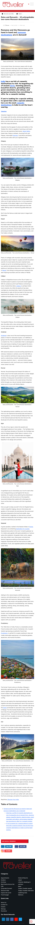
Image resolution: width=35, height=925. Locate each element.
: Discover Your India (13, 799)
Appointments (5, 878)
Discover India (5, 890)
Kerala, (31, 526)
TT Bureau (7, 25)
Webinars (20, 895)
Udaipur (18, 286)
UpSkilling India (22, 892)
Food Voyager (5, 895)
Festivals (15, 135)
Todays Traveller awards (25, 888)
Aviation (3, 880)
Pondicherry (4, 633)
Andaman (3, 335)
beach (5, 707)
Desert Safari (26, 131)
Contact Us (4, 904)
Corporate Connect (6, 888)
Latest (20, 880)
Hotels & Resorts (23, 878)
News (19, 886)
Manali (4, 270)
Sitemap (3, 909)
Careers (3, 906)
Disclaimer (4, 911)
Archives (3, 882)
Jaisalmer (4, 111)
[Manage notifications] (31, 921)
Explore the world (6, 892)
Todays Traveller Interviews (26, 890)
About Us (3, 902)
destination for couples (22, 529)
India (3, 81)
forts (12, 86)
